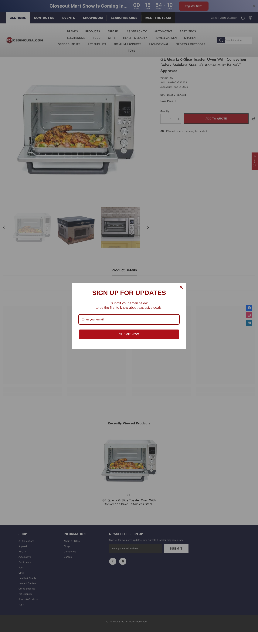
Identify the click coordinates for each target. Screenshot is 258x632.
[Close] (181, 287)
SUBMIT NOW (129, 334)
